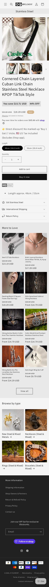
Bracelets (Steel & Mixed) (34, 467)
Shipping (5, 116)
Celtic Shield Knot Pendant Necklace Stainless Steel (35, 334)
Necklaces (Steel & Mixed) (34, 435)
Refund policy (27, 573)
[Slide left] (3, 69)
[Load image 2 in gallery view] (24, 68)
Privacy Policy (11, 505)
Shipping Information (14, 487)
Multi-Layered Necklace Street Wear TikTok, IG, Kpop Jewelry (35, 259)
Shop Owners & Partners (16, 493)
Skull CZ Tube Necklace (10, 257)
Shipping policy (33, 577)
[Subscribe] (40, 532)
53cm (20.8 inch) (34, 148)
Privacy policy (39, 573)
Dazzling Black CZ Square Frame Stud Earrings (11, 297)
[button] (5, 4)
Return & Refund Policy (15, 499)
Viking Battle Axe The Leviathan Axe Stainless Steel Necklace (11, 372)
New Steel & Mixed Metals (11, 435)
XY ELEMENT (14, 573)
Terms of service (19, 577)
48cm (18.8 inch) (12, 148)
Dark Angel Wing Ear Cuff (34, 370)
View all (24, 391)
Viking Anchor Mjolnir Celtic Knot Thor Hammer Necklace (12, 334)
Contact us (10, 512)
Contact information (25, 581)
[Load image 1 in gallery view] (12, 68)
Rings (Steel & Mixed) (12, 465)
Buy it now (24, 177)
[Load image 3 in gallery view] (36, 68)
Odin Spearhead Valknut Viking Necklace (34, 297)
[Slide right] (46, 69)
